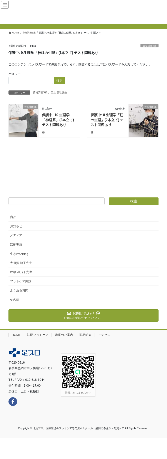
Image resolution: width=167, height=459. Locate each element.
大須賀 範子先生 (21, 263)
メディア (16, 235)
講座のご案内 (64, 335)
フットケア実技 (20, 281)
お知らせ (16, 226)
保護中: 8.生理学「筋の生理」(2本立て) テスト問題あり (107, 120)
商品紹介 (85, 335)
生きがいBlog (19, 253)
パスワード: (16, 74)
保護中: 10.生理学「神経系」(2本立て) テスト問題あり (58, 120)
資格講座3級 (149, 45)
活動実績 (16, 244)
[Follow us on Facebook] (12, 401)
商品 (13, 217)
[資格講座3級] (23, 119)
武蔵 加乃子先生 (21, 272)
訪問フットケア (37, 335)
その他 (14, 299)
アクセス (104, 335)
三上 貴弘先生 (59, 92)
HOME (16, 335)
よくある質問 (19, 290)
